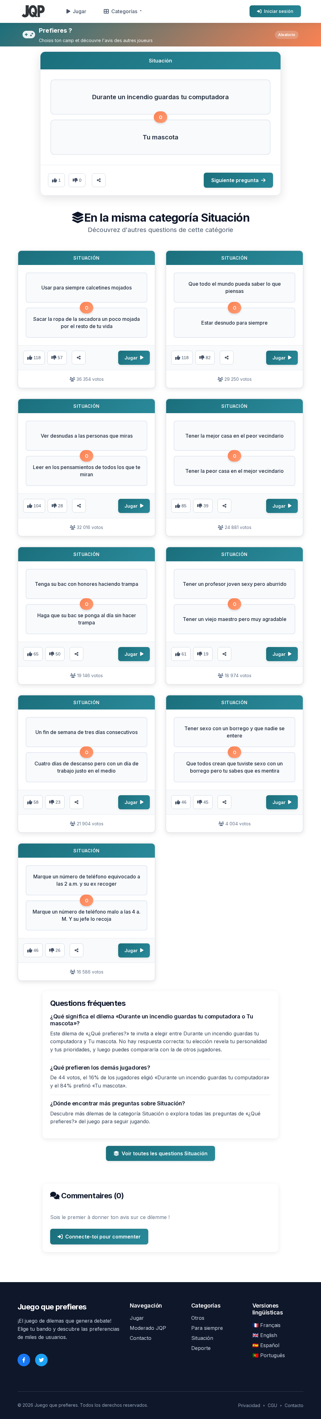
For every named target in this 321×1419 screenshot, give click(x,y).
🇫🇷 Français (266, 1325)
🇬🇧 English (264, 1335)
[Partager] (79, 357)
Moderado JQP (148, 1328)
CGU (272, 1405)
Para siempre (207, 1328)
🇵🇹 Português (268, 1355)
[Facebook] (24, 1360)
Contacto (140, 1338)
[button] (160, 97)
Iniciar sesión (278, 11)
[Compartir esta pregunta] (99, 180)
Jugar (79, 11)
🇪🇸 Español (265, 1345)
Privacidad (249, 1405)
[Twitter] (41, 1360)
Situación (202, 1338)
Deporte (201, 1348)
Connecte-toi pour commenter (103, 1236)
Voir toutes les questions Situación (165, 1153)
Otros (197, 1318)
